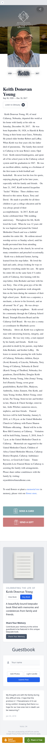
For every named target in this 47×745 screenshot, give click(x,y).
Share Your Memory (16, 636)
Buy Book (26, 597)
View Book (12, 597)
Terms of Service (30, 734)
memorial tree (33, 489)
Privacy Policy (16, 734)
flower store (31, 493)
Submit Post (24, 679)
